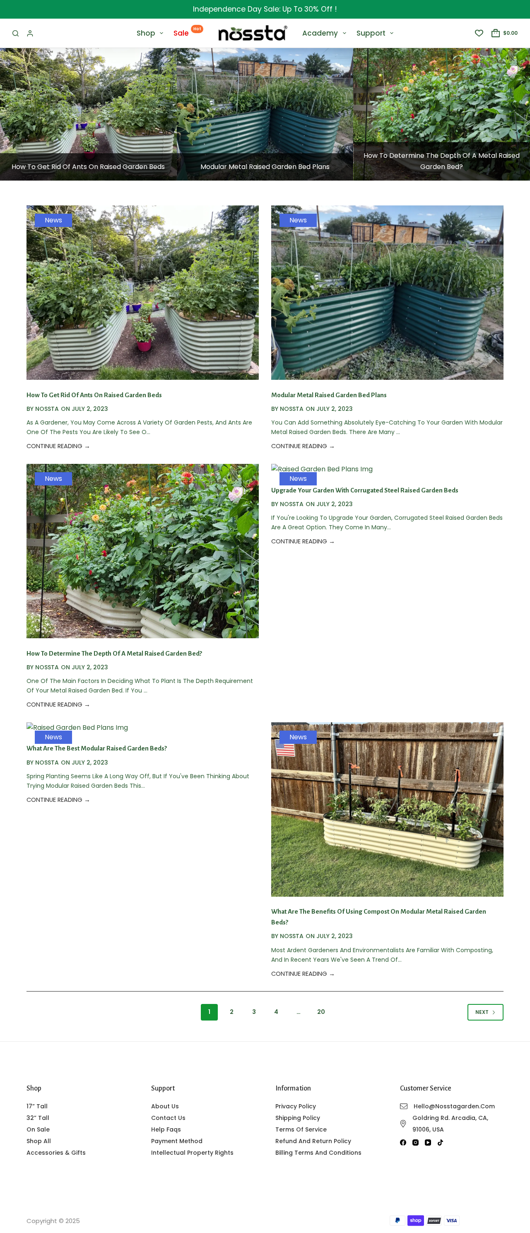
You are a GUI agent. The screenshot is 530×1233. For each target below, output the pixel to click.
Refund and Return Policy (313, 1141)
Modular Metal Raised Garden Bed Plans (265, 166)
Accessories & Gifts (56, 1153)
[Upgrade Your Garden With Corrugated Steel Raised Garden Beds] (322, 469)
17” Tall (37, 1106)
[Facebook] (403, 1142)
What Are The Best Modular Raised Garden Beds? (96, 748)
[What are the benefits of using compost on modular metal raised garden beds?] (387, 809)
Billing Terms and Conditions (318, 1153)
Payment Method (176, 1141)
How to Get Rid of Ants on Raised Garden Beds (88, 166)
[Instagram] (415, 1142)
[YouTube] (428, 1142)
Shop (146, 33)
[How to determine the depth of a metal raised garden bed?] (441, 114)
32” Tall (37, 1118)
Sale (187, 32)
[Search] (15, 33)
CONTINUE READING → (58, 446)
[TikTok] (440, 1142)
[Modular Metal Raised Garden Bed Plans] (265, 114)
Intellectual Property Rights (192, 1153)
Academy (320, 33)
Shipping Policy (297, 1118)
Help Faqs (166, 1129)
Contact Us (168, 1118)
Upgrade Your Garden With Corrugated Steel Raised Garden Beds (364, 490)
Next (482, 1012)
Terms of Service (301, 1129)
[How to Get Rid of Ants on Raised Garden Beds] (88, 114)
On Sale (38, 1129)
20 (321, 1012)
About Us (165, 1106)
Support (371, 33)
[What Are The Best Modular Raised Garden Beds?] (77, 728)
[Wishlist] (479, 33)
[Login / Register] (30, 33)
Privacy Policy (295, 1106)
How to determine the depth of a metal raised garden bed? (114, 653)
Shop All (38, 1141)
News (53, 220)
